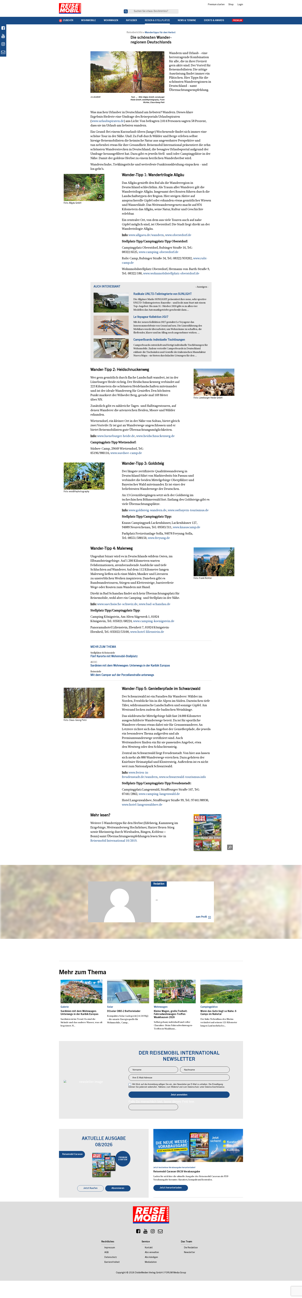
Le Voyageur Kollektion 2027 (150, 317)
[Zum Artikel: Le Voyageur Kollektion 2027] (111, 327)
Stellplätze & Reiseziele (102, 653)
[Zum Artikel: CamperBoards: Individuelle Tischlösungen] (111, 349)
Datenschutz (110, 1258)
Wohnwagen (111, 20)
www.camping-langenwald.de (159, 794)
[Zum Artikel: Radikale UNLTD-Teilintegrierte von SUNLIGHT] (111, 304)
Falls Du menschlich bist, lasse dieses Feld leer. (162, 1101)
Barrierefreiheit (112, 1263)
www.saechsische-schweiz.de (117, 604)
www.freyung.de (159, 538)
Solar (110, 1007)
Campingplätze (209, 1007)
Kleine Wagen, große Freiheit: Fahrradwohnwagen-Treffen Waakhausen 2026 (170, 1014)
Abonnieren (118, 1188)
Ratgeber (131, 20)
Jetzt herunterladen (171, 1188)
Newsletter (189, 1253)
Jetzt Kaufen (90, 1188)
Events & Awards (214, 20)
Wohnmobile (88, 20)
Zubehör (68, 20)
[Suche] (126, 11)
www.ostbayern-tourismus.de (188, 510)
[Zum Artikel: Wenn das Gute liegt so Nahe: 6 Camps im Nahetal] (221, 991)
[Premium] (237, 20)
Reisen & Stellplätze (157, 20)
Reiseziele (95, 671)
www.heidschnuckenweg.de (155, 436)
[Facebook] (3, 28)
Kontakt (149, 1248)
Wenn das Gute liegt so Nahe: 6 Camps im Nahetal (218, 1013)
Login (240, 5)
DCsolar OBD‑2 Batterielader (123, 1011)
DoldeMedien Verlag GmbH (149, 1273)
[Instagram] (153, 1232)
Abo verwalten (152, 1253)
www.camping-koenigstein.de (153, 621)
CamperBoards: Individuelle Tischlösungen (159, 340)
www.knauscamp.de (186, 527)
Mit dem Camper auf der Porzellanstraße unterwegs (122, 675)
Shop (231, 5)
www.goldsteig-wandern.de (147, 510)
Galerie (65, 1007)
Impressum (109, 1248)
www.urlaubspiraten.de (108, 121)
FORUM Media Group (175, 1273)
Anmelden (179, 1095)
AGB (106, 1253)
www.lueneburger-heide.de (116, 436)
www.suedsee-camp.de (126, 453)
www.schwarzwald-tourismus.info (182, 777)
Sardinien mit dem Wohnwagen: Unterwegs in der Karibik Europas (130, 665)
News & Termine (187, 20)
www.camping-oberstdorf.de (158, 252)
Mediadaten (151, 1263)
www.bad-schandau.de (154, 604)
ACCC (93, 662)
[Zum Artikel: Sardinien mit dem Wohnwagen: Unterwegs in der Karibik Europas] (82, 991)
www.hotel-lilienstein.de (147, 632)
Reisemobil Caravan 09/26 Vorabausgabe (176, 1171)
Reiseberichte (135, 32)
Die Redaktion (191, 1248)
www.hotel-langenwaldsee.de (142, 804)
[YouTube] (145, 1232)
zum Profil (201, 917)
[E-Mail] (160, 1232)
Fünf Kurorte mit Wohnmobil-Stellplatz (114, 656)
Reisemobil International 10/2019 (113, 840)
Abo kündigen (151, 1258)
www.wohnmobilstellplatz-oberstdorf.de (171, 273)
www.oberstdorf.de (178, 235)
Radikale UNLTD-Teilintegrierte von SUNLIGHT (162, 294)
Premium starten (216, 5)
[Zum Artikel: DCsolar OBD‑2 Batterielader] (128, 991)
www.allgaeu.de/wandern (146, 235)
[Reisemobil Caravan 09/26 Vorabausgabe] (198, 1145)
